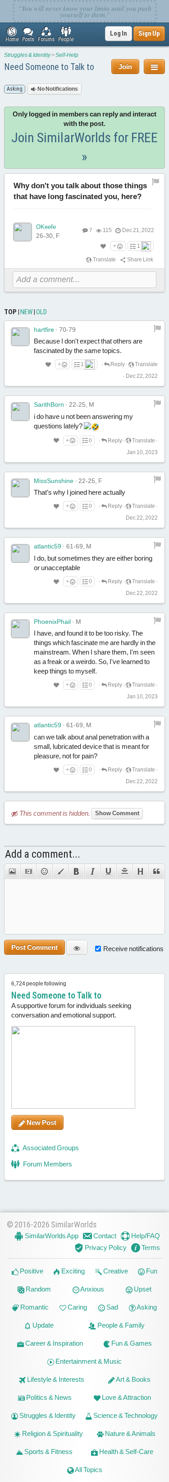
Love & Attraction (125, 1397)
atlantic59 (47, 546)
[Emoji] (44, 871)
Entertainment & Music (88, 1361)
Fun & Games (131, 1343)
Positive (30, 1271)
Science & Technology (125, 1415)
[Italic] (92, 871)
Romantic (34, 1307)
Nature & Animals (129, 1433)
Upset (141, 1289)
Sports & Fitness (48, 1451)
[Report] (157, 328)
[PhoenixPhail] (20, 629)
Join (125, 66)
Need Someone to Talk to (49, 66)
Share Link (139, 259)
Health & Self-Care (125, 1451)
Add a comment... (42, 854)
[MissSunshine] (20, 488)
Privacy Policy (105, 1247)
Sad (111, 1307)
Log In (118, 33)
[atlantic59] (20, 553)
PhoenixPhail (52, 621)
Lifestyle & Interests (55, 1379)
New (26, 312)
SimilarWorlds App (50, 1236)
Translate (104, 259)
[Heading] (140, 871)
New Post (40, 1122)
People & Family (120, 1325)
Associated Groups (50, 1148)
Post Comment (34, 947)
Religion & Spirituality (52, 1433)
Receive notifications (133, 948)
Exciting (72, 1271)
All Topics (88, 1469)
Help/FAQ (145, 1236)
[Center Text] (124, 871)
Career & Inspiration (53, 1343)
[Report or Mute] (156, 181)
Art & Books (133, 1379)
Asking (146, 1307)
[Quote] (156, 871)
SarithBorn (49, 404)
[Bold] (76, 871)
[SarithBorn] (20, 412)
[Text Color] (60, 871)
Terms (150, 1247)
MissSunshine (53, 480)
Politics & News (48, 1397)
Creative (115, 1271)
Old (41, 312)
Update (42, 1325)
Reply (117, 364)
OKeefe (46, 226)
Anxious (91, 1289)
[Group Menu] (154, 66)
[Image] (12, 871)
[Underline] (108, 871)
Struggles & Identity (27, 55)
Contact (104, 1236)
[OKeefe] (23, 232)
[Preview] (76, 947)
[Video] (28, 871)
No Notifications (57, 89)
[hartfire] (20, 337)
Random (37, 1289)
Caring (76, 1307)
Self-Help (66, 55)
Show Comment (117, 813)
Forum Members (47, 1164)
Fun (151, 1271)
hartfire (44, 329)
